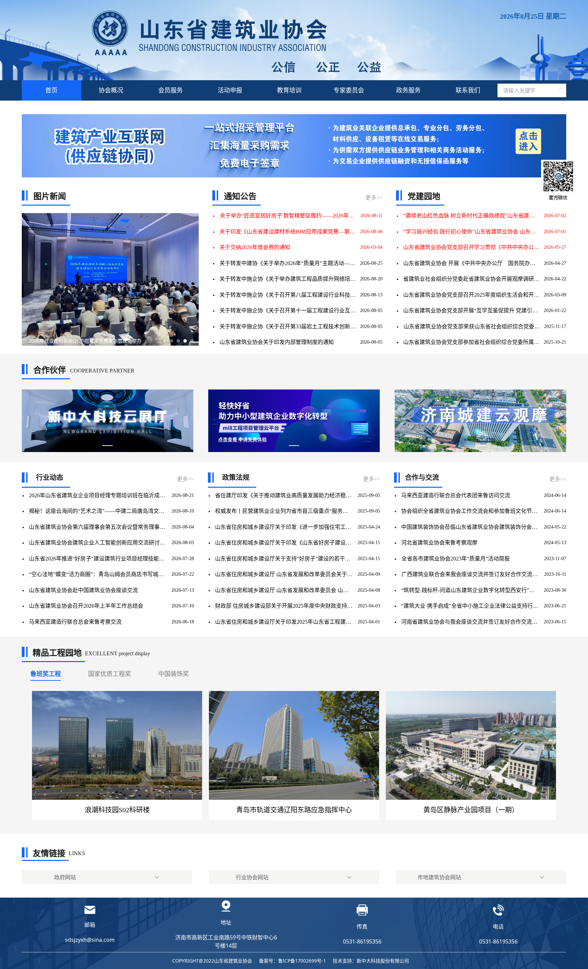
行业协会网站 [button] (252, 877)
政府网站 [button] (65, 877)
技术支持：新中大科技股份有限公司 (371, 960)
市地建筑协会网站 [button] (439, 877)
